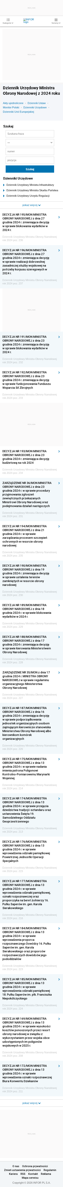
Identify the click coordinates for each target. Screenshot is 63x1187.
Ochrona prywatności (35, 1166)
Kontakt (33, 1173)
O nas (15, 1166)
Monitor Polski (11, 107)
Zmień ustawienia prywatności (22, 1170)
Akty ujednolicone (13, 103)
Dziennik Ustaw (37, 103)
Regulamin (50, 1170)
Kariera (13, 1173)
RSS (23, 1173)
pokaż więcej (30, 1103)
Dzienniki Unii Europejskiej (18, 111)
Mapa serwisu (30, 1177)
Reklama (46, 1173)
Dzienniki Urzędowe (35, 107)
